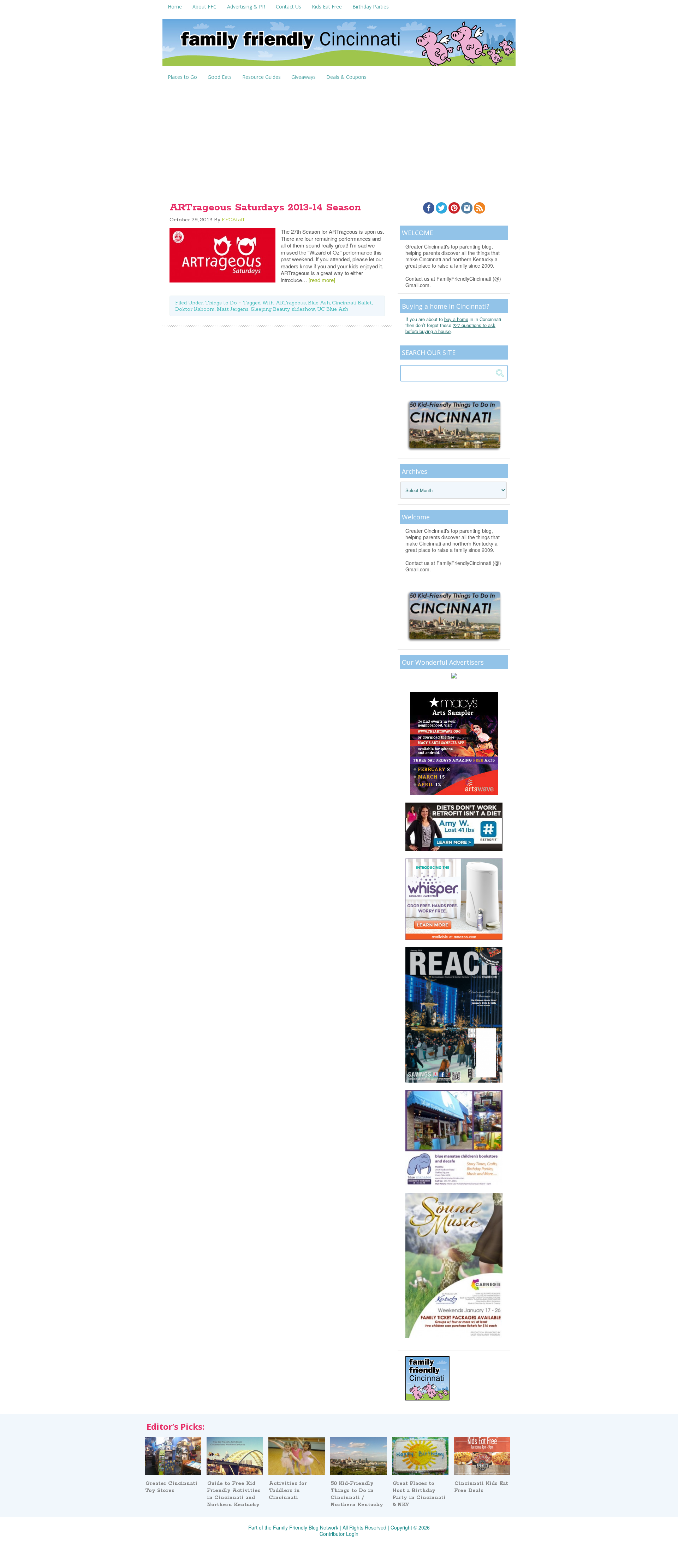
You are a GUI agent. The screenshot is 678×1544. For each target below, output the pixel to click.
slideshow (303, 309)
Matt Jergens (233, 309)
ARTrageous (291, 302)
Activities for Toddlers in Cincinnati (288, 1490)
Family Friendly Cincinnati (339, 44)
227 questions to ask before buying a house (450, 328)
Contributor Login (339, 1533)
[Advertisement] (339, 136)
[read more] (322, 280)
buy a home (456, 319)
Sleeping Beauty (270, 309)
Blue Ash (319, 302)
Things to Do (221, 302)
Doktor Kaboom (195, 309)
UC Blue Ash (332, 309)
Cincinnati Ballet (352, 302)
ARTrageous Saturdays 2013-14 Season (265, 207)
